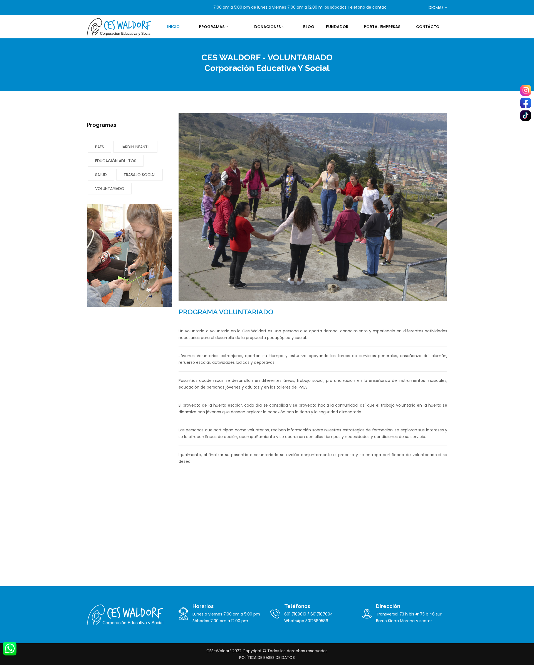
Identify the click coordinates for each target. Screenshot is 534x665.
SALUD (101, 174)
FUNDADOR (337, 26)
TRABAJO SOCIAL (139, 174)
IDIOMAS (436, 7)
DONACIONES (268, 26)
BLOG (308, 26)
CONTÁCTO (427, 26)
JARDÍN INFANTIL (135, 147)
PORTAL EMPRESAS (382, 26)
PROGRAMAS (212, 26)
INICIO (173, 26)
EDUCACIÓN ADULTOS (115, 161)
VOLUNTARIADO (109, 188)
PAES (99, 147)
